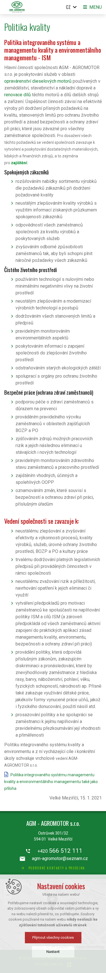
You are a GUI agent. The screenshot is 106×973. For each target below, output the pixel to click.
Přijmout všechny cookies (53, 937)
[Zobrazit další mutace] (75, 7)
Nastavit (53, 952)
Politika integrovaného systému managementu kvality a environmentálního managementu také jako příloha (51, 782)
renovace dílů (17, 94)
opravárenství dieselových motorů (38, 81)
